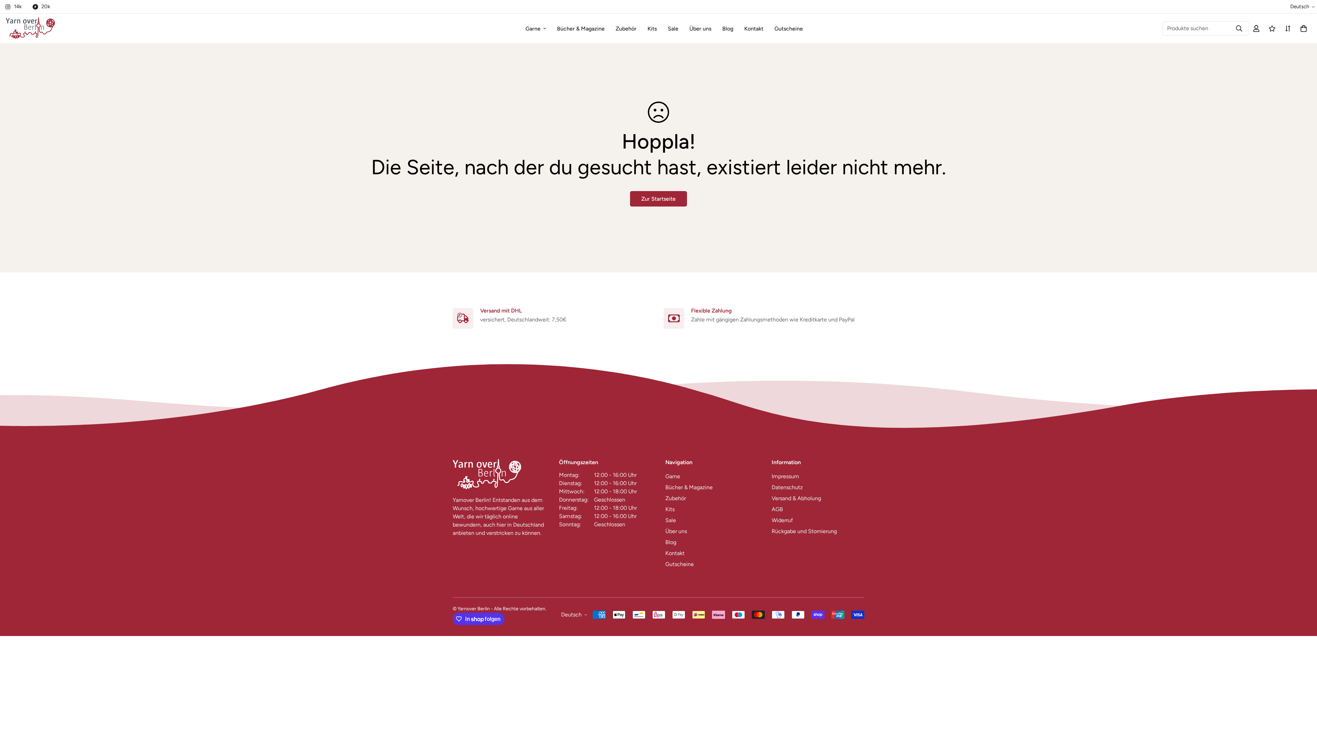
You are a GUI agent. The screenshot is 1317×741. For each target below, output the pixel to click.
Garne (533, 28)
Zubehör (626, 28)
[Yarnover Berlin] (30, 28)
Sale (673, 28)
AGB (777, 509)
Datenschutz (787, 487)
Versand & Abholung (796, 498)
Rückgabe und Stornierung (804, 531)
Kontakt (753, 28)
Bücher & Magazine (581, 28)
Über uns (700, 28)
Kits (652, 28)
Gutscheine (788, 28)
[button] (1302, 28)
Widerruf (782, 520)
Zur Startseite (658, 199)
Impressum (785, 476)
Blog (727, 28)
